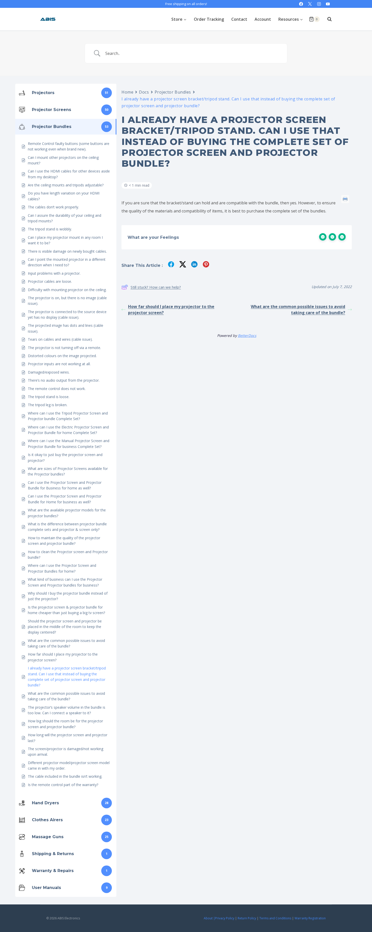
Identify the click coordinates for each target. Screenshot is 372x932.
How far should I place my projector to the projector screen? (171, 309)
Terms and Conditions (275, 918)
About (208, 918)
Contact (239, 19)
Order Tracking (209, 19)
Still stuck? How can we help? (156, 287)
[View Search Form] (327, 19)
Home (127, 92)
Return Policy (247, 918)
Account (263, 19)
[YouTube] (328, 4)
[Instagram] (319, 4)
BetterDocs (247, 335)
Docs (144, 92)
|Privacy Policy (223, 918)
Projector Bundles (173, 92)
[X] (310, 4)
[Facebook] (301, 4)
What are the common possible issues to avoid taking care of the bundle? (298, 309)
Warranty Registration (310, 918)
